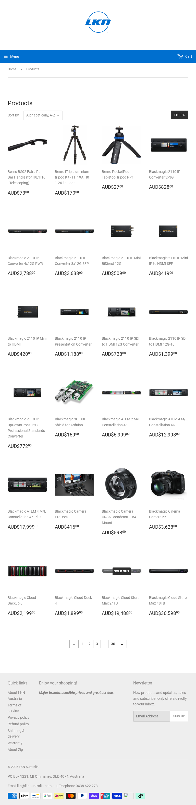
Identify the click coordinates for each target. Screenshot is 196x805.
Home (12, 69)
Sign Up (179, 716)
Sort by (13, 115)
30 (113, 644)
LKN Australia (29, 767)
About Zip (15, 750)
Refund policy (18, 724)
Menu (14, 56)
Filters (179, 115)
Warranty (15, 743)
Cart (188, 56)
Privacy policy (18, 717)
